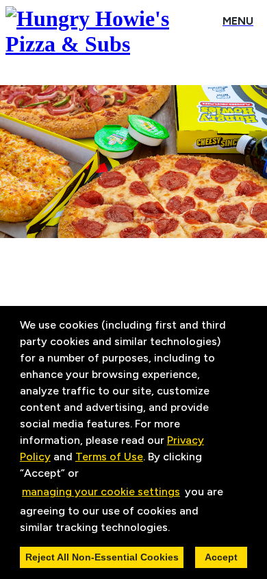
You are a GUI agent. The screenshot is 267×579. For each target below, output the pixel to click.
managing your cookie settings (101, 491)
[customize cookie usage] (182, 530)
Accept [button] (221, 557)
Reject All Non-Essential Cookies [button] (102, 557)
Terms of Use (109, 456)
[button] (175, 528)
